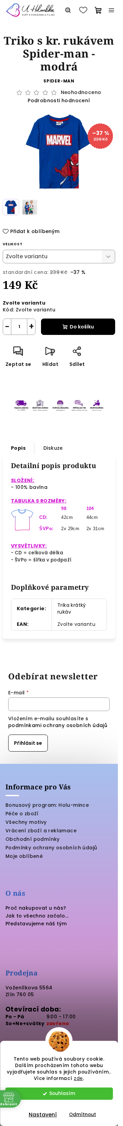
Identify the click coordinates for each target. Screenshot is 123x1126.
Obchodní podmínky (32, 839)
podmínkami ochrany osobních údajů (57, 725)
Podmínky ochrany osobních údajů (51, 847)
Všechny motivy (26, 822)
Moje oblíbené (24, 856)
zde (78, 1078)
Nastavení (43, 1114)
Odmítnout (82, 1114)
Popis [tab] (18, 448)
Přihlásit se (28, 743)
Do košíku (82, 326)
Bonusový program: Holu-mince (47, 805)
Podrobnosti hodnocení (59, 100)
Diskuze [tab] (53, 448)
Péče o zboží (22, 813)
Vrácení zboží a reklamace (41, 830)
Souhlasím (62, 1093)
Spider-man (58, 81)
